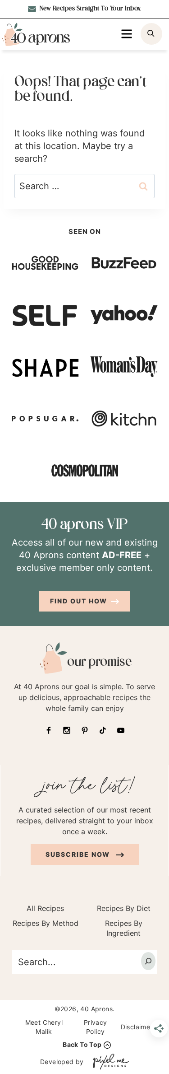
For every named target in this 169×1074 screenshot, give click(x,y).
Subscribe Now (79, 854)
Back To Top (82, 1044)
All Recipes (45, 908)
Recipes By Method (45, 923)
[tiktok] (103, 730)
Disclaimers (138, 1027)
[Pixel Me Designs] (108, 1061)
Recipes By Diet (124, 908)
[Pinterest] (85, 730)
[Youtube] (121, 730)
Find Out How (78, 601)
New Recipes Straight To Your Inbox (89, 8)
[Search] (148, 961)
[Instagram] (67, 730)
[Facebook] (49, 730)
